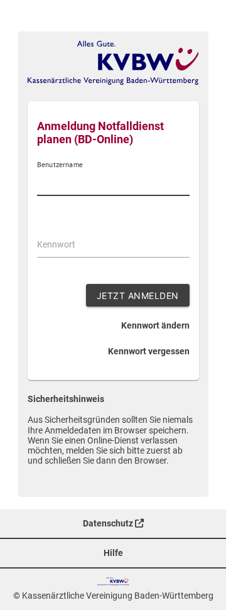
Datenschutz (109, 523)
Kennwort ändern (155, 325)
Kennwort (56, 244)
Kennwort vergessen (149, 351)
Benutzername (60, 165)
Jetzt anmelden (138, 295)
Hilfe (113, 553)
